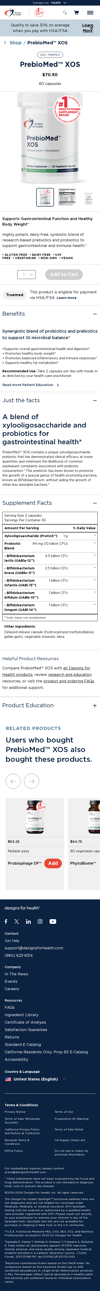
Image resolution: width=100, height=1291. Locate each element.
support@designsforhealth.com (34, 948)
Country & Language (22, 1072)
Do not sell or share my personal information (71, 1152)
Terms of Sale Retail (69, 1129)
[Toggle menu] (90, 12)
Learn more (67, 298)
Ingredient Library (21, 1015)
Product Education (28, 705)
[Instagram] (40, 922)
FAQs (10, 1007)
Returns (12, 1037)
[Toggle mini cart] (76, 12)
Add (53, 863)
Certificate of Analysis (25, 1022)
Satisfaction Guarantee (26, 1030)
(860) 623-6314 (19, 955)
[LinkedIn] (28, 922)
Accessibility (16, 1059)
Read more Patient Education (28, 385)
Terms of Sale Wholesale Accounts (22, 1120)
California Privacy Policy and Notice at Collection (22, 1131)
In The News (16, 974)
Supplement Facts (27, 503)
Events (11, 981)
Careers (12, 989)
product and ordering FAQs (68, 681)
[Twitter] (16, 922)
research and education (70, 675)
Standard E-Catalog (23, 1045)
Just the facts (21, 400)
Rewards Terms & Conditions (17, 1142)
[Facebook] (6, 922)
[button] (50, 137)
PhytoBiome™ (83, 863)
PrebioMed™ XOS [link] (47, 43)
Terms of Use (64, 1111)
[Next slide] (31, 781)
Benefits (13, 314)
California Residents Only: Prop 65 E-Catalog (46, 1052)
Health (56, 2)
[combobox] (35, 1079)
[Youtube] (53, 922)
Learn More (87, 28)
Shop (16, 43)
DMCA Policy (14, 1150)
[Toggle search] (65, 12)
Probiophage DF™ (25, 863)
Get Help (12, 941)
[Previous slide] (13, 781)
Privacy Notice (15, 1111)
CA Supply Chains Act (70, 1140)
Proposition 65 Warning (71, 1118)
